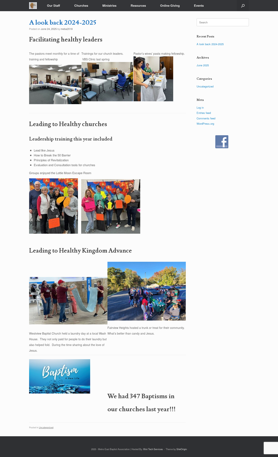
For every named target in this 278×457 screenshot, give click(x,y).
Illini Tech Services (153, 449)
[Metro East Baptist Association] (33, 5)
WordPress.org (205, 123)
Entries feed (204, 113)
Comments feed (206, 118)
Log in (200, 107)
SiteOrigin (181, 449)
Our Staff (53, 5)
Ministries (109, 5)
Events (199, 5)
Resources (138, 5)
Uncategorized (46, 427)
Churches (81, 5)
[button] (243, 5)
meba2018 (67, 29)
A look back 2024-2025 (210, 44)
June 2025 (203, 65)
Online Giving (170, 5)
